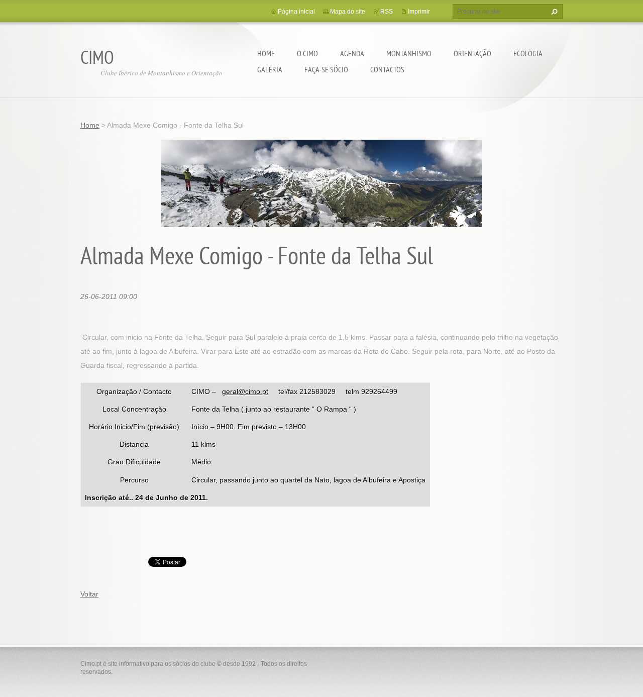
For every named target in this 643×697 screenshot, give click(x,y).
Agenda (352, 53)
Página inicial (296, 11)
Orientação (472, 53)
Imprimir (419, 11)
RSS (386, 11)
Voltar (89, 594)
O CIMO (307, 53)
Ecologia (528, 53)
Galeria (269, 69)
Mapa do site (347, 11)
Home (266, 53)
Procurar (553, 11)
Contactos (387, 69)
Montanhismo (409, 53)
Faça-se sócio (326, 69)
